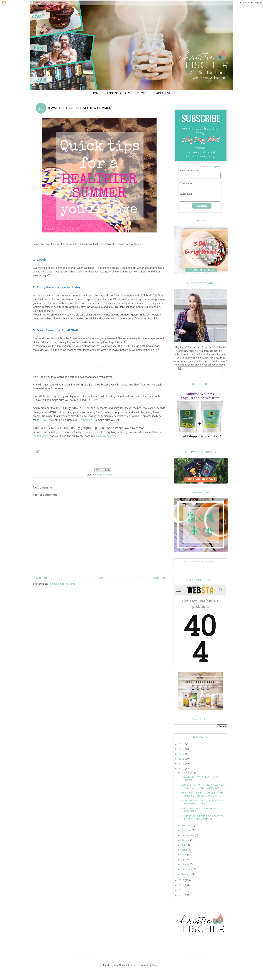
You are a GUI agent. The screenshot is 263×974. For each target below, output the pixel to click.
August (186, 840)
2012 (182, 885)
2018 (182, 748)
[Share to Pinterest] (109, 470)
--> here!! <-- (86, 419)
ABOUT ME (163, 93)
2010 (182, 894)
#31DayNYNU (45, 419)
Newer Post (40, 577)
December (188, 772)
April (184, 859)
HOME (96, 93)
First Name (186, 183)
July (184, 844)
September (188, 835)
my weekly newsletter (106, 435)
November (188, 825)
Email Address (189, 170)
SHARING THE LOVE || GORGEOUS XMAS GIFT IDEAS (202, 802)
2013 (182, 880)
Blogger (156, 965)
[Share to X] (102, 470)
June (185, 849)
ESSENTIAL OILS (118, 93)
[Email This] (96, 470)
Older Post (159, 577)
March (185, 864)
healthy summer (103, 475)
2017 (182, 753)
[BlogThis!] (99, 470)
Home (99, 577)
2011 (182, 890)
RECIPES (143, 93)
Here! (94, 399)
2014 (182, 768)
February (187, 869)
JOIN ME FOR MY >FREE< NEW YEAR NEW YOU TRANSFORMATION (203, 786)
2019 (182, 744)
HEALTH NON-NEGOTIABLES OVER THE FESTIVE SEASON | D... (202, 794)
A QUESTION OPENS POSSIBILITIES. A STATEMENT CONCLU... (202, 818)
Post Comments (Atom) (61, 583)
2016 (182, 758)
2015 (182, 763)
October (186, 830)
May (184, 854)
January (186, 874)
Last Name (186, 193)
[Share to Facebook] (106, 470)
